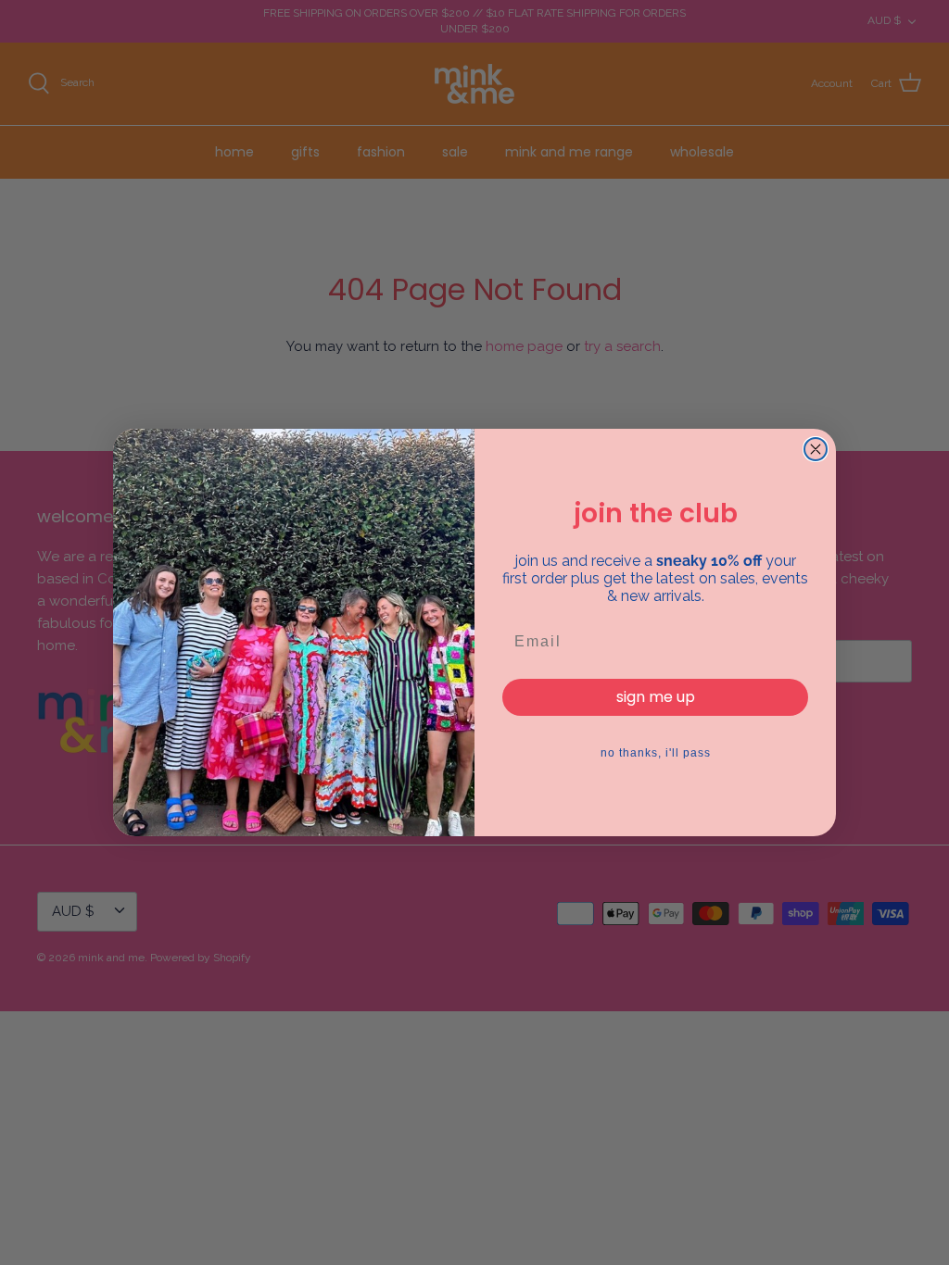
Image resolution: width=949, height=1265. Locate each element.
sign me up (655, 697)
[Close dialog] (815, 449)
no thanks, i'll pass (656, 752)
